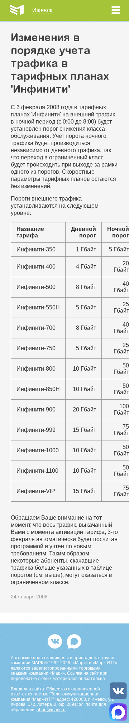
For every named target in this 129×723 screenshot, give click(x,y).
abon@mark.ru (51, 709)
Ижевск (42, 10)
